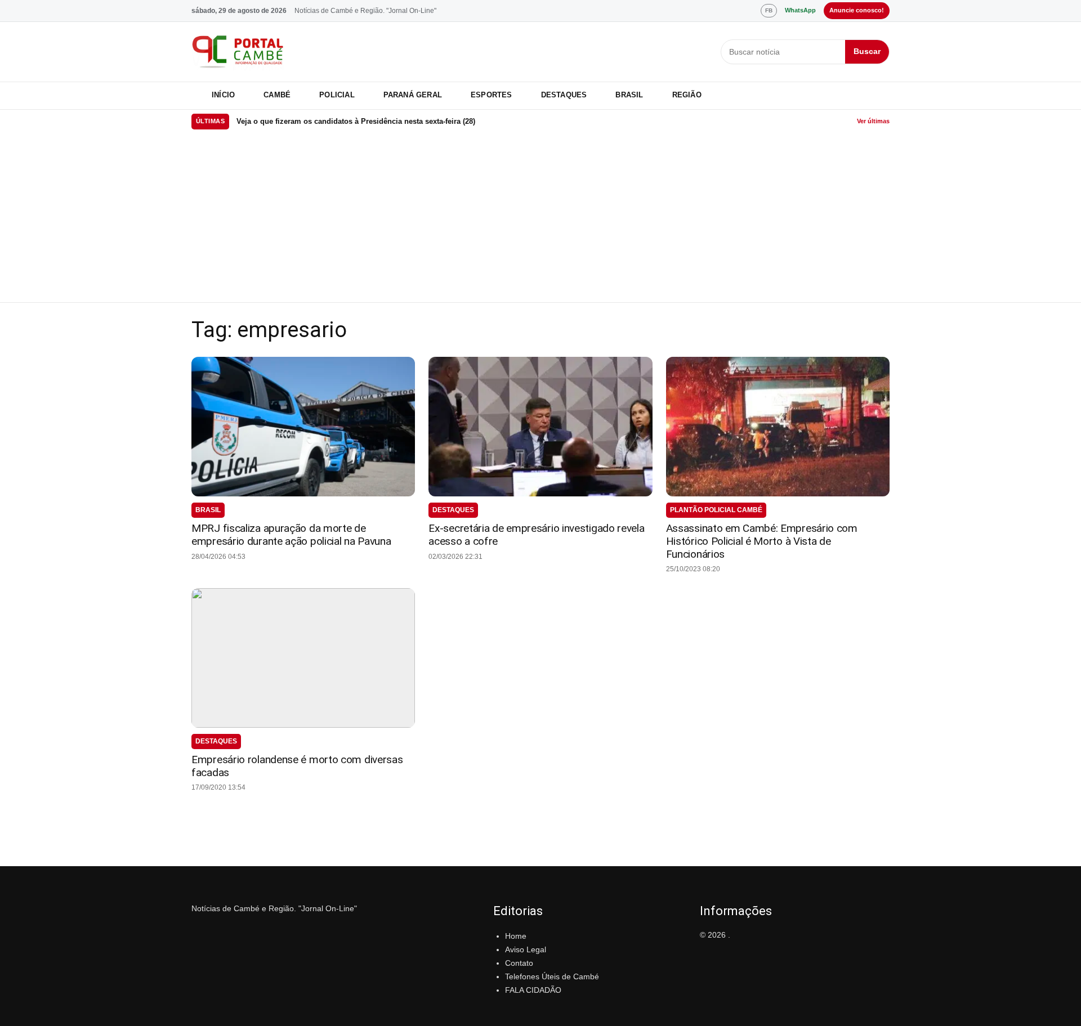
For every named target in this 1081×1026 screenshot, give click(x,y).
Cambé (277, 95)
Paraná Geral (412, 95)
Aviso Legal (525, 949)
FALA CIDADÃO (533, 989)
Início (223, 95)
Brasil (629, 95)
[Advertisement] (540, 218)
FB (768, 10)
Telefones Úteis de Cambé (552, 976)
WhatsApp (800, 10)
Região (687, 95)
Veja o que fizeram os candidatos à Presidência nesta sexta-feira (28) (355, 121)
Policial (337, 95)
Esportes (491, 95)
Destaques (564, 95)
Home (515, 935)
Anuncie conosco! (856, 10)
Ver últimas (873, 121)
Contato (519, 962)
